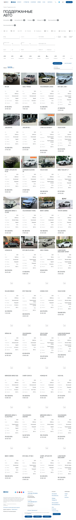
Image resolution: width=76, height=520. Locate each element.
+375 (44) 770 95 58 (32, 493)
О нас (44, 2)
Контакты (50, 2)
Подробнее (29, 513)
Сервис (39, 2)
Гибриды (53, 498)
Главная (5, 7)
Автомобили (54, 493)
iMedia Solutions (14, 509)
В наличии (33, 2)
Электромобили (55, 502)
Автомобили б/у (55, 495)
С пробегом (26, 2)
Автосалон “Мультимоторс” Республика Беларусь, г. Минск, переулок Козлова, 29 (37, 511)
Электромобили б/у (56, 504)
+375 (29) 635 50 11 (32, 501)
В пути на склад (55, 510)
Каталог (19, 2)
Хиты (53, 507)
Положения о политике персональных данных (11, 507)
